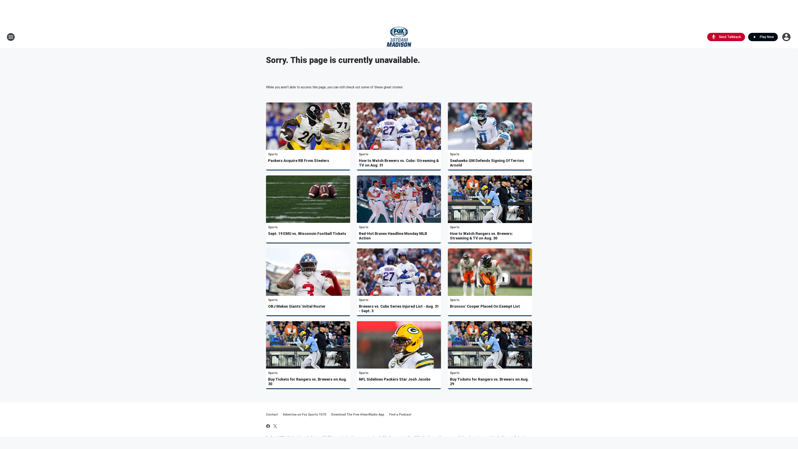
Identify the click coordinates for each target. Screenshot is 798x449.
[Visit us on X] (275, 426)
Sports (273, 154)
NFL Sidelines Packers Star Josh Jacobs (395, 379)
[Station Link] (399, 37)
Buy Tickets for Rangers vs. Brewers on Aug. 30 (307, 381)
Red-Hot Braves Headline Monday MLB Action (393, 235)
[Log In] (786, 37)
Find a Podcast (400, 414)
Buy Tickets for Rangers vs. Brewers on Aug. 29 (489, 381)
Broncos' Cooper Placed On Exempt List (485, 306)
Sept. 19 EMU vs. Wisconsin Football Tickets (307, 233)
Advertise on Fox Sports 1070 (304, 414)
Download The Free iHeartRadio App (357, 414)
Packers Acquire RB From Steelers (298, 160)
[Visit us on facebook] (268, 426)
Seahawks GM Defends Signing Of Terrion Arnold (487, 162)
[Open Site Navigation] (11, 37)
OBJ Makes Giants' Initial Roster (297, 306)
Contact (272, 414)
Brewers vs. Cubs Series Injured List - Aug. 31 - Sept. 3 (399, 308)
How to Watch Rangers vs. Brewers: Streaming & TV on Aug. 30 (481, 235)
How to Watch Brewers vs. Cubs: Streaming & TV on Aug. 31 (399, 162)
